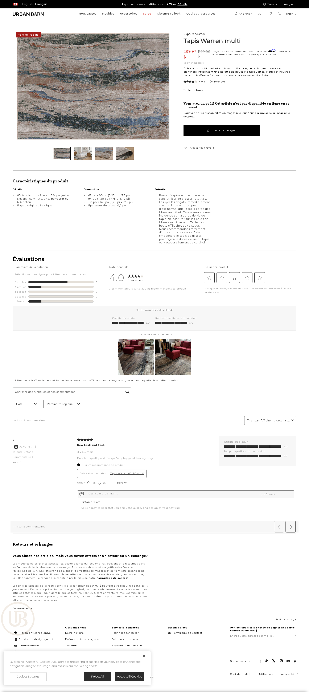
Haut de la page (285, 619)
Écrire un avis (218, 81)
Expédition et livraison (127, 645)
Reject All (97, 676)
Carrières (71, 645)
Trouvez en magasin (224, 130)
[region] (77, 668)
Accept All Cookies (129, 676)
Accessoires (128, 13)
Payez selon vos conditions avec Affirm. (155, 4)
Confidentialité (240, 674)
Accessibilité (289, 674)
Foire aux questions (125, 639)
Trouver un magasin (281, 4)
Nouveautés (87, 13)
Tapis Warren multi (212, 40)
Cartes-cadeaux (29, 645)
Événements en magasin (82, 639)
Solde (147, 13)
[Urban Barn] (18, 619)
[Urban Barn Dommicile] (28, 14)
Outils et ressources (200, 13)
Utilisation (266, 674)
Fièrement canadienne (35, 632)
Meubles (108, 13)
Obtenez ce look (169, 13)
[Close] (143, 656)
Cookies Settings (28, 676)
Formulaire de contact (187, 632)
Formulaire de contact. (113, 577)
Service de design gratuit (36, 639)
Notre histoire (74, 632)
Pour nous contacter (125, 632)
